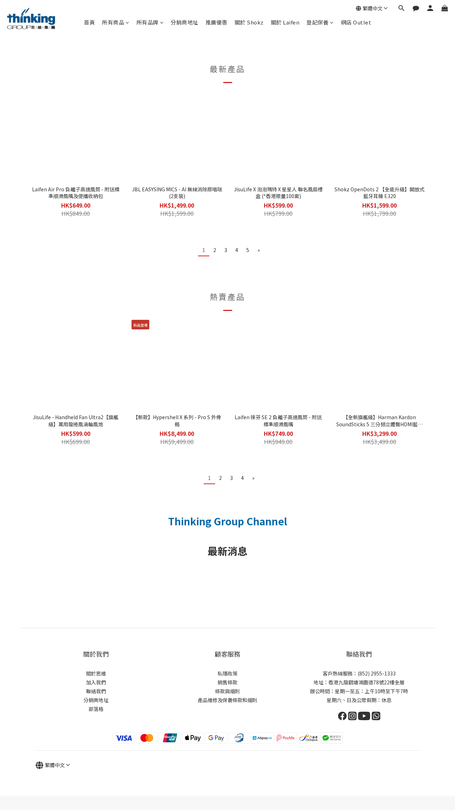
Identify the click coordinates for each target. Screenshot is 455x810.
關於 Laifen (285, 22)
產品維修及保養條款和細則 (227, 700)
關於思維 (96, 673)
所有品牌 (147, 22)
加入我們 (96, 682)
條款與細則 (227, 691)
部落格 (96, 708)
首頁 (89, 22)
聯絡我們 (96, 691)
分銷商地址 (184, 22)
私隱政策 (227, 673)
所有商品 (113, 22)
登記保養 (317, 22)
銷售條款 (227, 682)
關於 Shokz (249, 22)
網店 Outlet (356, 22)
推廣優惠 (216, 22)
